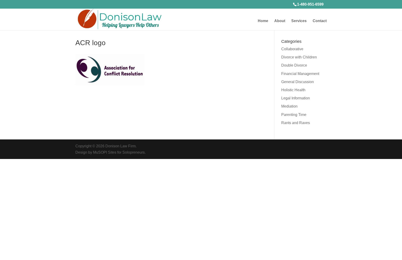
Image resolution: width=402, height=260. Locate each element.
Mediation (289, 106)
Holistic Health (293, 90)
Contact (320, 21)
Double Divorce (294, 65)
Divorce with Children (299, 57)
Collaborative (292, 49)
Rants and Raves (295, 123)
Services (299, 21)
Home (263, 21)
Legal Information (295, 98)
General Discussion (297, 82)
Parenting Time (293, 115)
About (279, 21)
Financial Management (300, 74)
